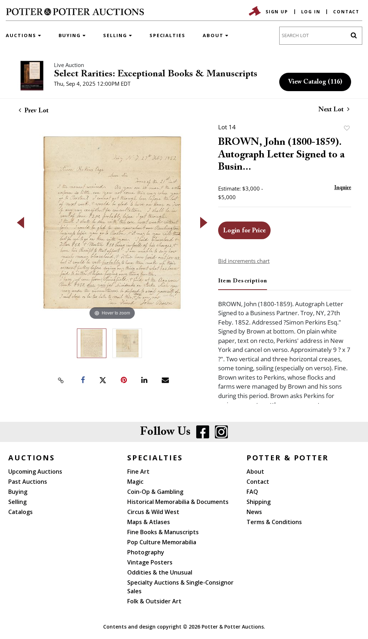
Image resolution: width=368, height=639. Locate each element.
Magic (135, 482)
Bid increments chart (244, 260)
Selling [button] (116, 35)
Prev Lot (36, 111)
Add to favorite (346, 128)
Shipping (259, 502)
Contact (346, 12)
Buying (17, 492)
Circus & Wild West (153, 512)
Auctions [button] (22, 35)
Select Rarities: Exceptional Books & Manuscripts (155, 74)
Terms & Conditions (274, 522)
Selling (17, 502)
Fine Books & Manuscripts (163, 532)
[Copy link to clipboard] (61, 380)
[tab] (242, 284)
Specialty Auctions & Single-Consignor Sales (180, 586)
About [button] (214, 35)
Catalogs (20, 512)
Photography (145, 552)
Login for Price (244, 231)
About (255, 471)
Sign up (277, 12)
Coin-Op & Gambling (155, 492)
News (254, 512)
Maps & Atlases (148, 522)
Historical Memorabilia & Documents (178, 502)
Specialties (167, 35)
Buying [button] (71, 35)
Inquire (342, 188)
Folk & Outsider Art (154, 601)
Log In (311, 12)
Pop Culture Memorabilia (161, 542)
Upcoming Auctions (35, 471)
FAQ (252, 492)
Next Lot (331, 110)
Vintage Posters (149, 562)
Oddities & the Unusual (159, 572)
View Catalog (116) (315, 82)
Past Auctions (27, 482)
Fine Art (138, 471)
